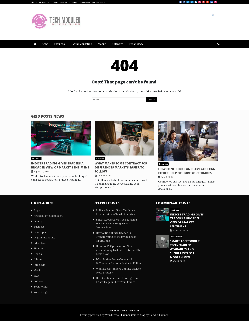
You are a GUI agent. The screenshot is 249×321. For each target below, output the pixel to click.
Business (59, 43)
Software (117, 43)
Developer (40, 232)
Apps (45, 43)
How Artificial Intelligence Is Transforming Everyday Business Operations (116, 236)
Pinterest (203, 2)
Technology (136, 43)
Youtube (207, 2)
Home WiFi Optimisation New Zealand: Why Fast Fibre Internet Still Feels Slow (118, 249)
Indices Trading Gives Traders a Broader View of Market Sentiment (60, 165)
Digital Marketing (81, 43)
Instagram (199, 2)
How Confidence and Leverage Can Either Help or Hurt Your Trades (186, 171)
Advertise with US (98, 2)
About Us (63, 2)
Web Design (41, 292)
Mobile (102, 43)
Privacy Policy (84, 2)
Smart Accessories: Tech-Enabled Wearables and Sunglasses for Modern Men (116, 223)
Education (40, 243)
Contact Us (73, 2)
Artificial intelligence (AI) (49, 215)
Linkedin (196, 2)
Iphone (38, 259)
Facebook (180, 2)
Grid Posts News (47, 116)
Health (38, 253)
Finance (38, 248)
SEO (36, 275)
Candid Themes (158, 314)
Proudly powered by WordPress (99, 314)
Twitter (187, 2)
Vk (211, 2)
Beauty (38, 221)
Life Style (39, 264)
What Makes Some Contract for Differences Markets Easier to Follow (121, 167)
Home (55, 2)
